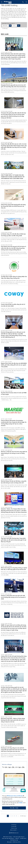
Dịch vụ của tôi (13, 830)
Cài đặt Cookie (23, 838)
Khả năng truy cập (14, 840)
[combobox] (14, 25)
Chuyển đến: (8, 23)
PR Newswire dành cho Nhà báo (15, 796)
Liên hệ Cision (13, 824)
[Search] (26, 2)
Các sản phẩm (13, 826)
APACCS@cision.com (14, 833)
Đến (18, 25)
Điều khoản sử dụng (7, 836)
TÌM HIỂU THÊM (14, 808)
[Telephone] (23, 2)
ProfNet (20, 803)
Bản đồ (17, 838)
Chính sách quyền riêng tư (18, 836)
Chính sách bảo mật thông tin (8, 838)
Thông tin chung (14, 828)
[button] (10, 26)
